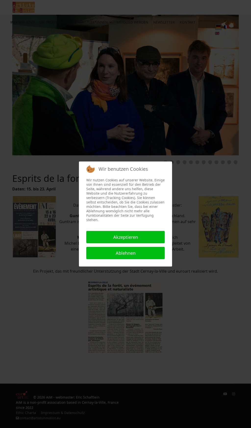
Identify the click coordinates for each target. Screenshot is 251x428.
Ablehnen (126, 253)
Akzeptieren (125, 237)
